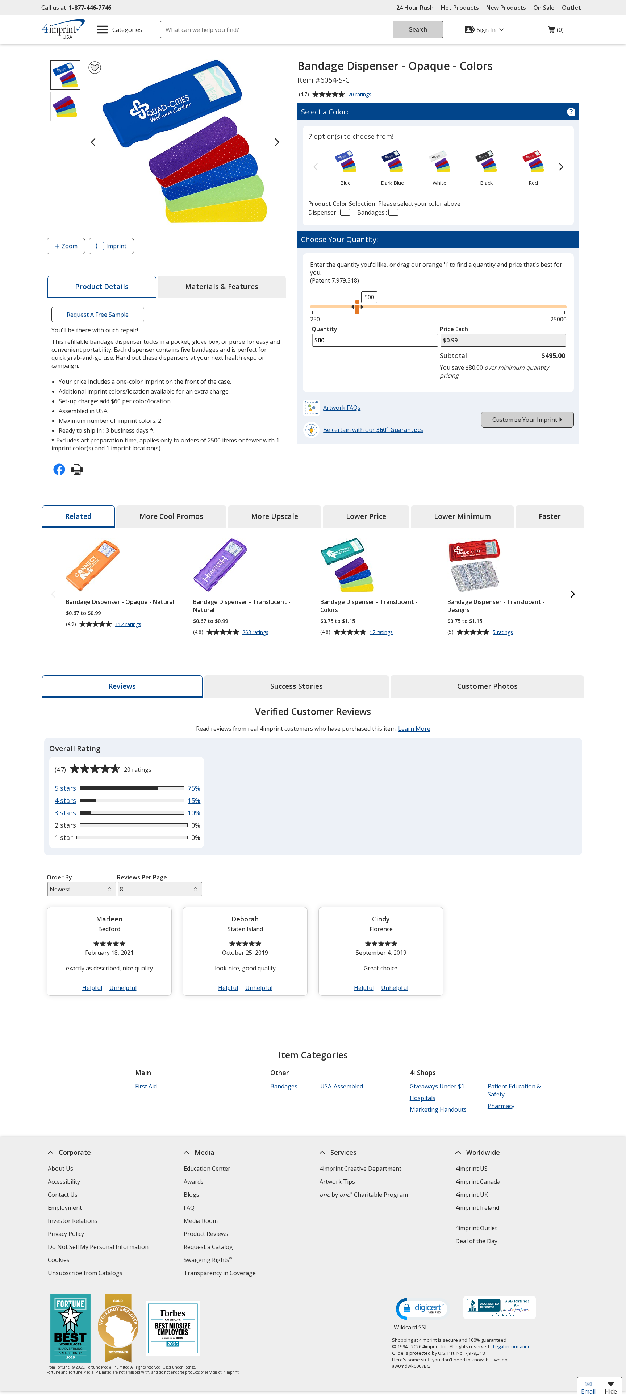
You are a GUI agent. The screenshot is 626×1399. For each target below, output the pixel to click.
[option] (345, 167)
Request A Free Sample (98, 314)
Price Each (454, 329)
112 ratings (129, 624)
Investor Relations (73, 1222)
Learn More (414, 729)
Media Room (201, 1221)
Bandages (283, 1086)
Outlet (573, 8)
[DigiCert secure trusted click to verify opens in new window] (423, 1309)
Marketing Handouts (438, 1109)
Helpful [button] (92, 988)
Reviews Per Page (142, 877)
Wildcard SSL (411, 1330)
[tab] (101, 287)
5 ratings (504, 632)
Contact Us (63, 1195)
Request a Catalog (208, 1247)
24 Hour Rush (415, 8)
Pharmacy (501, 1106)
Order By (59, 877)
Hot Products (460, 8)
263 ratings (256, 632)
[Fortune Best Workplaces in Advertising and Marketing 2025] (70, 1329)
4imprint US (471, 1169)
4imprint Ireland (477, 1208)
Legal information (512, 1346)
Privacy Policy (67, 1235)
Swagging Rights (208, 1260)
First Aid (146, 1086)
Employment (65, 1208)
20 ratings (360, 95)
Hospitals (422, 1098)
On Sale (544, 8)
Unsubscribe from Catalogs (86, 1274)
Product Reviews (206, 1234)
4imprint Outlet (476, 1228)
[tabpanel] (313, 854)
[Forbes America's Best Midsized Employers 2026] (173, 1329)
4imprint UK (471, 1195)
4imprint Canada (477, 1182)
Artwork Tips (337, 1182)
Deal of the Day (476, 1241)
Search (418, 29)
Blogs (191, 1195)
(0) (556, 31)
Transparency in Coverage (221, 1274)
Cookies (59, 1261)
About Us (60, 1169)
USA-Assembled (341, 1086)
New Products (506, 8)
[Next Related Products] (573, 594)
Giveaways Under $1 (437, 1086)
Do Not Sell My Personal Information (99, 1248)
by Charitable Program (364, 1195)
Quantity (324, 329)
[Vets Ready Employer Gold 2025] (118, 1329)
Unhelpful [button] (123, 988)
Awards (194, 1182)
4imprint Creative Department (360, 1169)
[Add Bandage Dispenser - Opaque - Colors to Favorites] (94, 67)
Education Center (207, 1169)
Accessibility (64, 1182)
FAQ (189, 1208)
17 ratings (382, 632)
